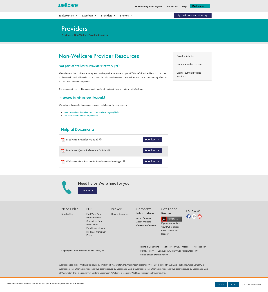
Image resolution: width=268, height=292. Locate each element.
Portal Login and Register (150, 6)
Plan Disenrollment (95, 228)
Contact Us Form (94, 221)
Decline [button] (221, 284)
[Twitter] (194, 216)
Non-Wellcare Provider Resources (91, 35)
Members (87, 15)
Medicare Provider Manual (82, 139)
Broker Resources (120, 214)
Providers (106, 15)
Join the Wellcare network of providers (80, 115)
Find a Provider (93, 217)
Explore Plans (66, 15)
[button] (251, 284)
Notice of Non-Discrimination (154, 254)
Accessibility (200, 246)
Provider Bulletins (185, 56)
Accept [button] (233, 284)
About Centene (143, 218)
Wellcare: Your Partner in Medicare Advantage (94, 161)
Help (184, 6)
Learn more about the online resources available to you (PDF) (90, 112)
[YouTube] (199, 216)
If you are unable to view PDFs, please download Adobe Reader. (170, 228)
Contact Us (172, 6)
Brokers (124, 15)
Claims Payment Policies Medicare (188, 74)
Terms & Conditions (149, 246)
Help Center (92, 224)
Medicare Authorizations (189, 64)
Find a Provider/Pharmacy (194, 15)
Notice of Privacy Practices (176, 246)
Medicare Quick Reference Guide (86, 150)
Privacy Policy (147, 251)
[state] (68, 4)
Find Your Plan (93, 214)
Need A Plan (67, 214)
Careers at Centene (146, 225)
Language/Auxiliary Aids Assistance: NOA (178, 251)
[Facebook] (188, 216)
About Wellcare (143, 221)
